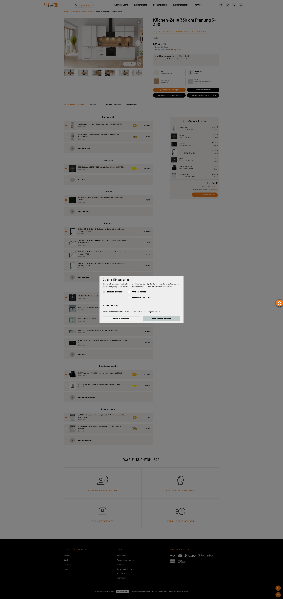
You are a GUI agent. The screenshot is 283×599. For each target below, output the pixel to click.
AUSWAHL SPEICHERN (121, 318)
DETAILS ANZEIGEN (110, 306)
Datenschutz (137, 312)
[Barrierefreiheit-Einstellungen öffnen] (279, 303)
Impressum (152, 312)
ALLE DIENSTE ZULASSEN (161, 318)
